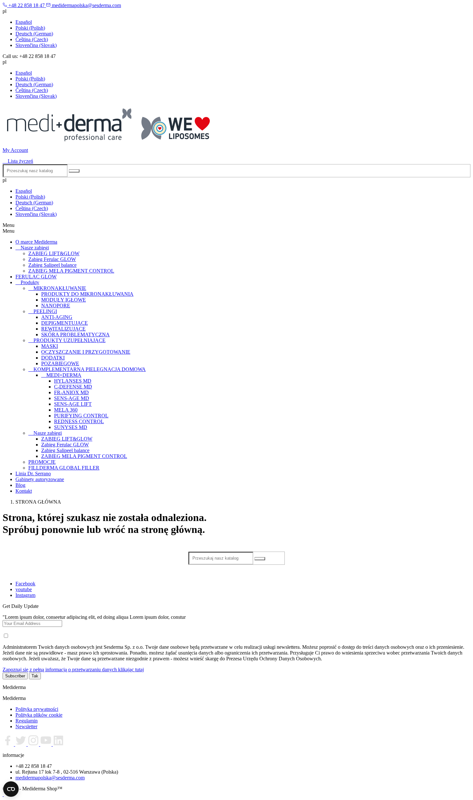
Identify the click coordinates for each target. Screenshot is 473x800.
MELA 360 (66, 410)
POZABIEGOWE (60, 363)
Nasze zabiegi (35, 247)
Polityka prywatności (36, 709)
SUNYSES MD (70, 427)
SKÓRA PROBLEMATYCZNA (75, 334)
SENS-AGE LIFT (73, 404)
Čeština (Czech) (31, 39)
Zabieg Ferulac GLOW (52, 259)
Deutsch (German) (34, 33)
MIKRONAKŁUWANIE (59, 288)
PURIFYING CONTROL (81, 415)
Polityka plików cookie (38, 715)
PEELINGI (45, 311)
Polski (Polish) (30, 28)
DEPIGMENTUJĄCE (64, 323)
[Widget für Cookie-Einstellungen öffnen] (11, 789)
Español (23, 22)
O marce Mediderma (36, 242)
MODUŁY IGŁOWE (63, 299)
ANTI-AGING (56, 317)
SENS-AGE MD (71, 398)
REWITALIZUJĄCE (63, 328)
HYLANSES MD (72, 381)
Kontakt (23, 491)
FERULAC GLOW (36, 276)
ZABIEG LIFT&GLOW (53, 253)
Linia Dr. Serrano (33, 473)
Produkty (30, 282)
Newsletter (26, 726)
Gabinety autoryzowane (39, 479)
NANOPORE (55, 305)
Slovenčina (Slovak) (36, 45)
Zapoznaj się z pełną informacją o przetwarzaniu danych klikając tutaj (73, 669)
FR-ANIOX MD (71, 392)
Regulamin (26, 720)
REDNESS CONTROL (79, 421)
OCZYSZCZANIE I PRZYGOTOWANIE (85, 352)
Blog (20, 485)
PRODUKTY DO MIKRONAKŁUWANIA (87, 294)
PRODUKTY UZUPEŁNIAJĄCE (69, 340)
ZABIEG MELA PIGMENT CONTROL (71, 271)
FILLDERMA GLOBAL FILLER (63, 467)
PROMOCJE (42, 462)
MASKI (49, 346)
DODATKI (53, 357)
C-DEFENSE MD (73, 386)
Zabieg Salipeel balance (52, 265)
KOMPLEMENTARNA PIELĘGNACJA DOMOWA (89, 369)
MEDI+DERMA (63, 375)
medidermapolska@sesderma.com (50, 777)
